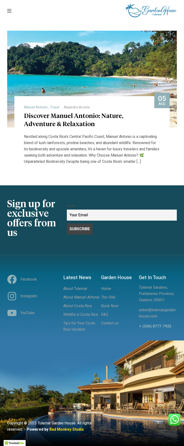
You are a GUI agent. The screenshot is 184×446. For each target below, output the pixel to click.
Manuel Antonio (36, 107)
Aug (162, 100)
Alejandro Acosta (77, 107)
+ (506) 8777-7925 (155, 326)
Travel (54, 107)
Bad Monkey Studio (66, 429)
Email (71, 206)
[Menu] (9, 10)
